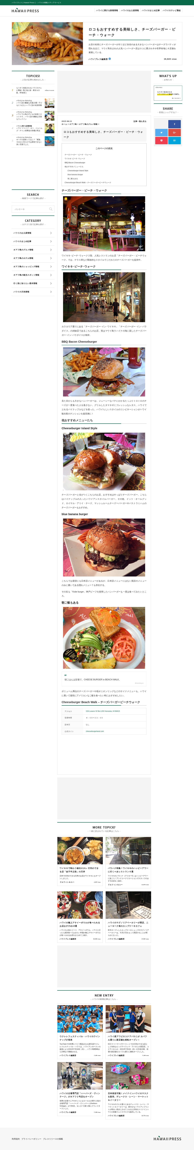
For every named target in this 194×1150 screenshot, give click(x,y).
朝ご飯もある (73, 179)
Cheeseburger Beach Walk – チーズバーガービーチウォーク (88, 183)
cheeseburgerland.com (95, 731)
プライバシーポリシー (31, 1139)
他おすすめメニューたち (74, 167)
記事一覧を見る (140, 121)
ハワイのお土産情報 (130, 10)
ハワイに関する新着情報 (107, 10)
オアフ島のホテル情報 (23, 258)
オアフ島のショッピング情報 (26, 266)
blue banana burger (75, 175)
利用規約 (16, 1139)
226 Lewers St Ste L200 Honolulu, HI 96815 (103, 711)
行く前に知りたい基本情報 (25, 283)
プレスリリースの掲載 (53, 1139)
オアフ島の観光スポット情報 (26, 275)
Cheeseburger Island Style (78, 171)
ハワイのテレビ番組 (172, 10)
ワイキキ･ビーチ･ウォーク (75, 159)
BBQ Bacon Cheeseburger (75, 163)
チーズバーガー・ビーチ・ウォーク (78, 155)
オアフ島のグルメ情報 (23, 250)
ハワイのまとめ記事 (151, 10)
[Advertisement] (81, 91)
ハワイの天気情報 (21, 292)
